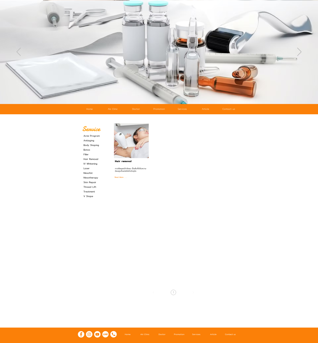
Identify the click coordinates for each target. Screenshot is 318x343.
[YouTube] (97, 334)
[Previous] (19, 52)
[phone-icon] (113, 334)
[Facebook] (81, 334)
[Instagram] (89, 334)
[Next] (299, 52)
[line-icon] (105, 334)
